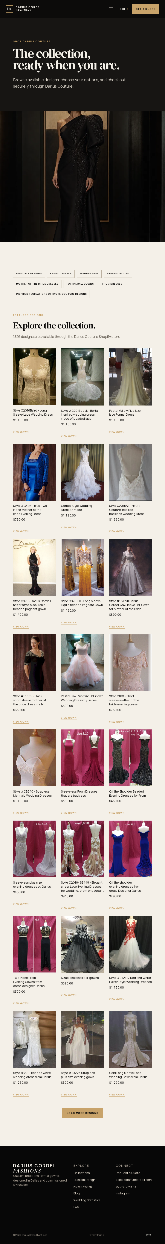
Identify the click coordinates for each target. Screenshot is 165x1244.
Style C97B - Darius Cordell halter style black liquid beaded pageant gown (32, 605)
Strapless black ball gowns (80, 978)
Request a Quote (128, 1173)
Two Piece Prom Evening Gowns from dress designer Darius (29, 982)
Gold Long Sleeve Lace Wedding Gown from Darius (128, 1075)
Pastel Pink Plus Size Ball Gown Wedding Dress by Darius (82, 698)
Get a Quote (146, 9)
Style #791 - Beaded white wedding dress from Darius (32, 1075)
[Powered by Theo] (148, 1235)
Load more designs (82, 1113)
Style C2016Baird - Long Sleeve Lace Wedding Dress (33, 412)
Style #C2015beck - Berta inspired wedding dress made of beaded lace (79, 415)
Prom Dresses (112, 283)
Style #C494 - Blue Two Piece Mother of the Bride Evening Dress (30, 510)
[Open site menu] (111, 9)
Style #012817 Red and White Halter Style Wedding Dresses (130, 980)
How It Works (82, 1187)
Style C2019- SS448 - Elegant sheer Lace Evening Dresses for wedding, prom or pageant (82, 886)
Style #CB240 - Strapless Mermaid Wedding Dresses (32, 793)
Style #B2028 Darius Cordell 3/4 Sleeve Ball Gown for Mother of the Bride (129, 605)
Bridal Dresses (61, 273)
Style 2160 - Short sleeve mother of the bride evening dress (124, 700)
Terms (100, 1234)
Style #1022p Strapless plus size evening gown (78, 1075)
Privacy (93, 1234)
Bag (124, 9)
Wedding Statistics (87, 1200)
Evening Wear (89, 273)
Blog (76, 1193)
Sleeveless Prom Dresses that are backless (79, 793)
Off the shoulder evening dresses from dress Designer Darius (125, 886)
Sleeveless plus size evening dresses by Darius (32, 884)
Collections (81, 1173)
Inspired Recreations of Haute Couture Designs (51, 293)
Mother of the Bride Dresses (37, 283)
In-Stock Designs (29, 273)
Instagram (123, 1193)
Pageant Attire (118, 273)
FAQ (76, 1207)
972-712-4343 (126, 1187)
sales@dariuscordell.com (134, 1180)
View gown (21, 432)
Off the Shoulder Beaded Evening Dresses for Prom (127, 793)
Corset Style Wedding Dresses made (76, 508)
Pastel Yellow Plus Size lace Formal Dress (125, 413)
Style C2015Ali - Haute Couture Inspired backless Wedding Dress (127, 510)
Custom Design (84, 1180)
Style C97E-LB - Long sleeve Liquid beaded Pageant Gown (82, 603)
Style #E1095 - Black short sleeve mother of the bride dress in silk (29, 700)
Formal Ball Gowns (80, 283)
